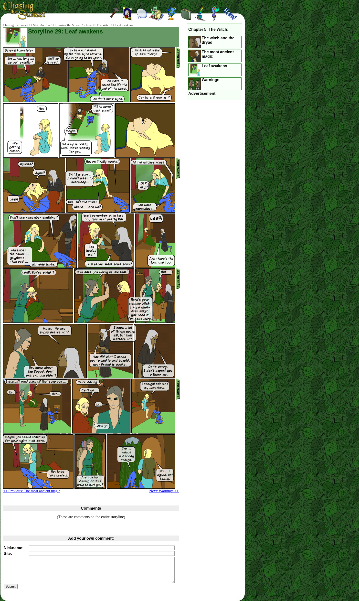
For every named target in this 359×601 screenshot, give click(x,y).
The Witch (103, 25)
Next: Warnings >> (164, 491)
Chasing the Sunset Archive (73, 25)
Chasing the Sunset (15, 25)
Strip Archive (42, 25)
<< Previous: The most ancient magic (31, 491)
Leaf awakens (124, 25)
